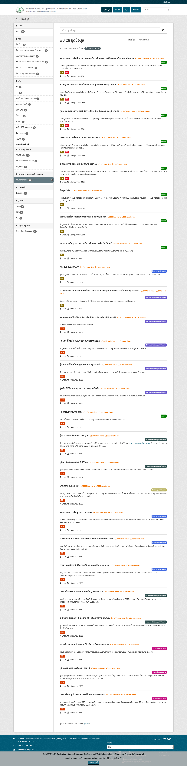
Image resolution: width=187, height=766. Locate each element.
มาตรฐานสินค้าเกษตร (70, 486)
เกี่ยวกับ (136, 9)
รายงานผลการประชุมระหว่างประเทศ (76, 512)
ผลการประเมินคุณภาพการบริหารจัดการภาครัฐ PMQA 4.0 (86, 243)
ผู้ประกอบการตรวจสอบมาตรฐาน (75, 668)
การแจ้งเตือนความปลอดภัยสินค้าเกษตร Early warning (85, 565)
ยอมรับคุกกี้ (93, 762)
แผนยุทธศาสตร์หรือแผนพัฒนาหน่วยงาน (78, 164)
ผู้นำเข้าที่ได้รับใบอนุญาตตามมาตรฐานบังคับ (80, 341)
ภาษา (109, 742)
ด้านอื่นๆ (163, 62)
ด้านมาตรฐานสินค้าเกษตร (159, 490)
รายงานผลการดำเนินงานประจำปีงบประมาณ (80, 137)
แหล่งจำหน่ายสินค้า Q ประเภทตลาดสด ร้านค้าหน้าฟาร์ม (85, 618)
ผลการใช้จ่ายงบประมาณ (71, 412)
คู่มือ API (86, 724)
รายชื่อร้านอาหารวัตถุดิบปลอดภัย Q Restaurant (81, 591)
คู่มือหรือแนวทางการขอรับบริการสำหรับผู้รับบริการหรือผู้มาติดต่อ (89, 111)
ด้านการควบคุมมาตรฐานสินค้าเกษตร (156, 298)
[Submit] (163, 30)
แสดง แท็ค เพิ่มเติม (23, 144)
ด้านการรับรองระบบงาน (159, 648)
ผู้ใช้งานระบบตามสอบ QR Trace (74, 462)
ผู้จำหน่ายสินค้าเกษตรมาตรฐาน (74, 435)
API (79, 724)
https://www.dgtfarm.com (139, 443)
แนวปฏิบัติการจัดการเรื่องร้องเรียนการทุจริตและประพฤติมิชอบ (88, 84)
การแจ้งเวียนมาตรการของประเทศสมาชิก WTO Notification (86, 538)
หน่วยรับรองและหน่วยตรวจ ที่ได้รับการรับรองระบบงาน (84, 644)
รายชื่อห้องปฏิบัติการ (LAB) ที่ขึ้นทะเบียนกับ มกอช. (82, 694)
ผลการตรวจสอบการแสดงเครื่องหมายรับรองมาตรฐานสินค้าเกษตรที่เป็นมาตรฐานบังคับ (99, 290)
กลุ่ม (126, 9)
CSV (62, 72)
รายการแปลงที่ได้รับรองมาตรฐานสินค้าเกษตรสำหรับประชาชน (88, 317)
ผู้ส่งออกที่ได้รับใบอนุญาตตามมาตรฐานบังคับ (80, 364)
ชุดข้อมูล (106, 9)
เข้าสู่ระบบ (166, 2)
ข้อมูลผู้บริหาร (66, 190)
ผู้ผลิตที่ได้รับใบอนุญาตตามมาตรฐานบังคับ (79, 388)
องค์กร (117, 9)
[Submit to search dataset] (168, 9)
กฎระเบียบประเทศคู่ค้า (69, 267)
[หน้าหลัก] (16, 19)
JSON (62, 329)
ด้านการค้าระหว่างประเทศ (159, 271)
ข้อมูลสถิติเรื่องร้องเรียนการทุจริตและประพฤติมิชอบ (83, 217)
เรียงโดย (131, 40)
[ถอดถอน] (98, 48)
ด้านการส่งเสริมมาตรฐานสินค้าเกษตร (156, 440)
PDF (66, 72)
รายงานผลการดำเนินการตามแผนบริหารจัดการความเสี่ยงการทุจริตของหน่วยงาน (97, 58)
